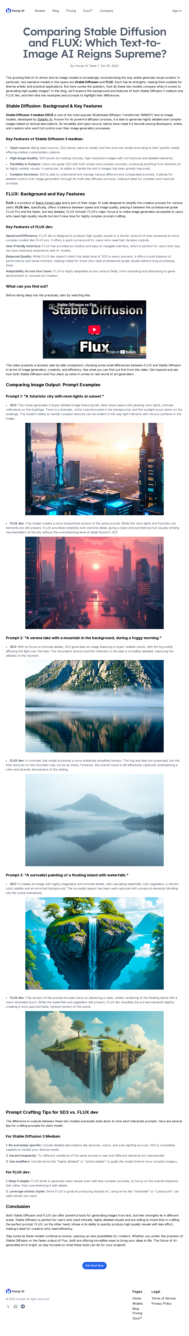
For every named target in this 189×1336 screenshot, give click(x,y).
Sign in (177, 11)
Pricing (71, 11)
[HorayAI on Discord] (15, 1306)
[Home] (15, 10)
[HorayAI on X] (8, 1306)
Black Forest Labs (48, 203)
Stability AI (44, 119)
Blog (55, 11)
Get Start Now (94, 1265)
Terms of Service (164, 1298)
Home (137, 1298)
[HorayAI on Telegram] (23, 1306)
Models (40, 11)
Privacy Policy (161, 1303)
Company (106, 11)
